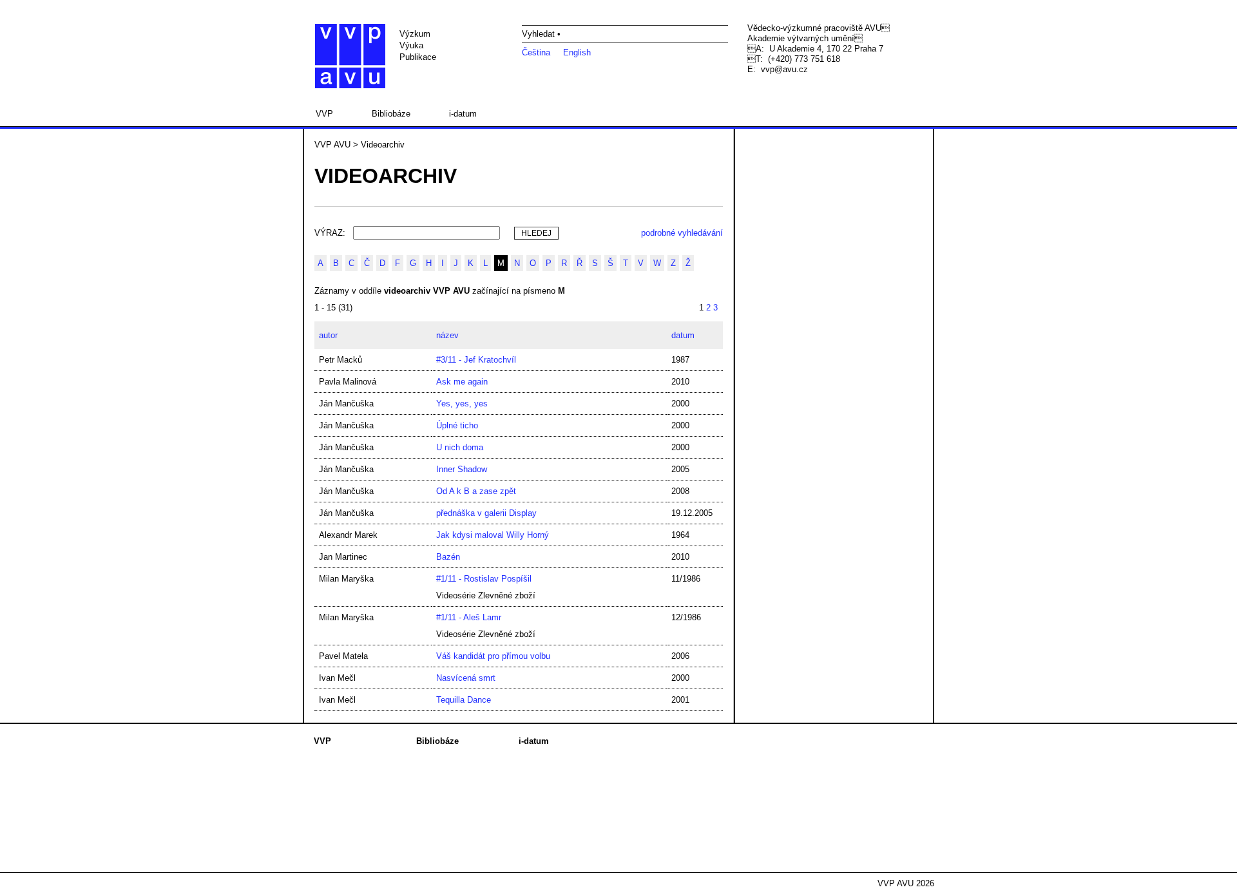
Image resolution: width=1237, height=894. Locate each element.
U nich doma (459, 447)
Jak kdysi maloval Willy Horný (492, 535)
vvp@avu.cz (784, 69)
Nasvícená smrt (465, 678)
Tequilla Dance (463, 700)
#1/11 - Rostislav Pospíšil (484, 579)
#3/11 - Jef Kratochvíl (476, 360)
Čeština (536, 52)
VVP (324, 114)
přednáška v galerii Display (486, 513)
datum (683, 335)
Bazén (448, 557)
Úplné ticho (457, 425)
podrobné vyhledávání (682, 233)
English (577, 52)
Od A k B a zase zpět (476, 491)
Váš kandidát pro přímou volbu (493, 656)
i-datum (463, 114)
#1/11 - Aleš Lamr (468, 617)
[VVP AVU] (350, 56)
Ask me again (462, 381)
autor (328, 335)
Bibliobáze (391, 114)
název (447, 335)
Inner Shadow (461, 469)
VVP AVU (332, 144)
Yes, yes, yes (462, 403)
